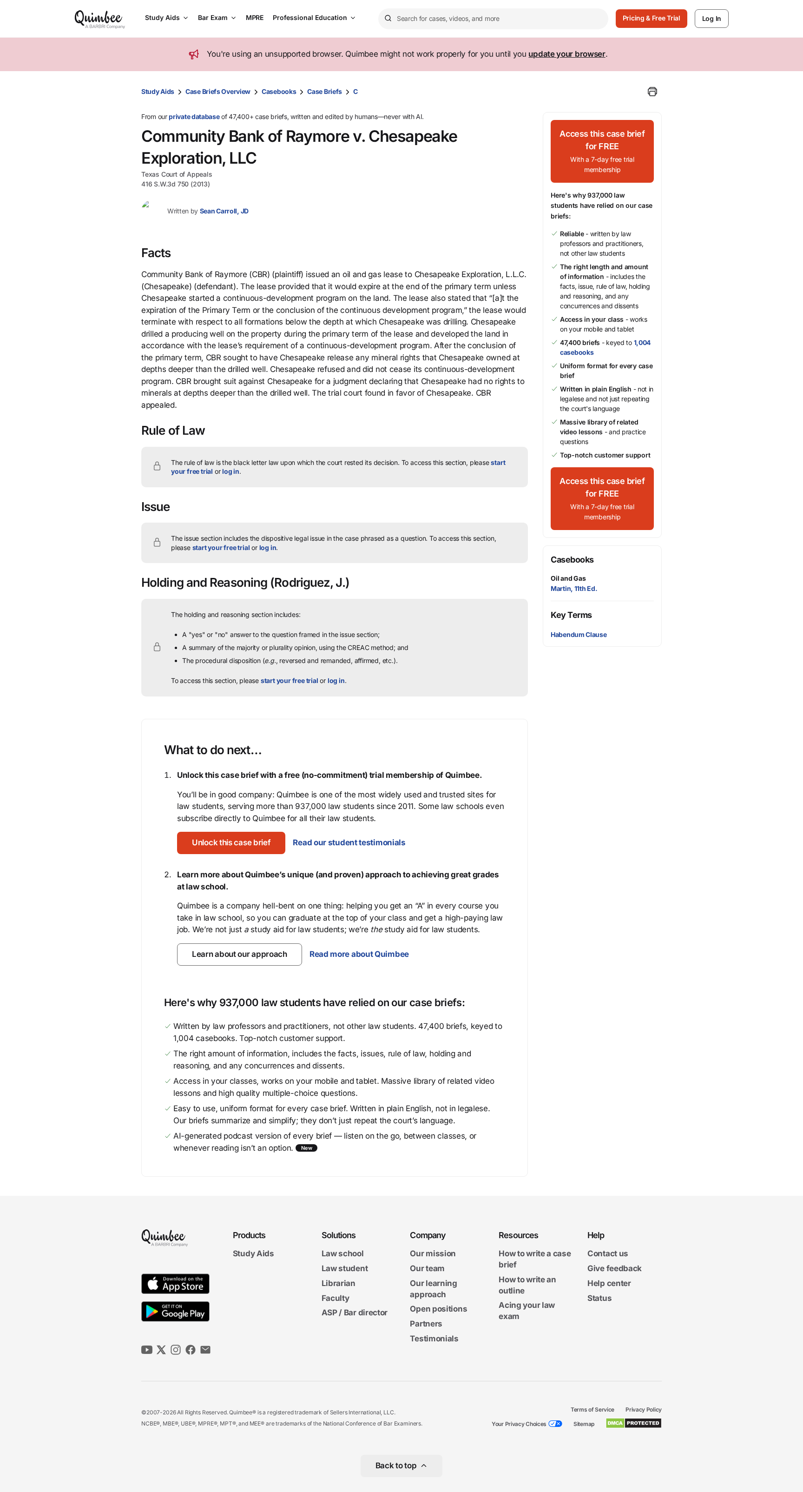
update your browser (566, 54)
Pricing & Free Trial (651, 18)
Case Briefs (324, 91)
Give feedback (614, 1268)
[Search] (387, 18)
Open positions (438, 1309)
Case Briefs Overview (217, 91)
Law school (343, 1254)
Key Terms (571, 615)
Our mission (433, 1254)
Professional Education (310, 17)
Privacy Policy (643, 1409)
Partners (426, 1323)
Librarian (338, 1283)
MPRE (254, 17)
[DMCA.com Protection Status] (634, 1423)
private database (194, 116)
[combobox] (493, 18)
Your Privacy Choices (519, 1423)
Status (599, 1298)
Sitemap (583, 1423)
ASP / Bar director (355, 1313)
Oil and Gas (568, 578)
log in (230, 471)
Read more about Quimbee (359, 954)
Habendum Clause (579, 634)
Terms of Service (592, 1409)
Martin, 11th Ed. (574, 588)
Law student (345, 1268)
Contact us (607, 1254)
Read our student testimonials (349, 842)
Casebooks (279, 91)
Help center (609, 1283)
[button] (231, 843)
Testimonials (434, 1338)
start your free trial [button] (221, 547)
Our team (427, 1268)
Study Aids (162, 17)
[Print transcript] (652, 91)
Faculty (335, 1298)
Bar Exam (213, 17)
